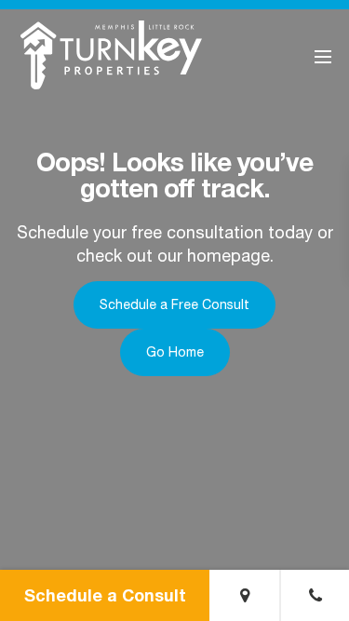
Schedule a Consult (105, 595)
